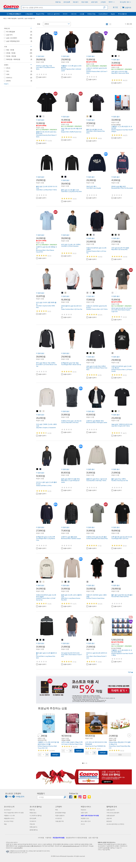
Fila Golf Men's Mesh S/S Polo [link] (120, 596)
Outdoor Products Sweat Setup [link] (95, 598)
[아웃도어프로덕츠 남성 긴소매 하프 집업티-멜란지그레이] (40, 582)
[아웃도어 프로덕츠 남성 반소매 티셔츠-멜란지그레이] (87, 293)
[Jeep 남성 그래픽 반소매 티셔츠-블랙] (112, 411)
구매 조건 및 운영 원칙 (112, 812)
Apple (113, 14)
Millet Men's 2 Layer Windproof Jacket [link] (70, 481)
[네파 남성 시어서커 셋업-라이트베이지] (119, 56)
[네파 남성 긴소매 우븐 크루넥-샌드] (94, 353)
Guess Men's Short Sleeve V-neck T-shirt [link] (71, 655)
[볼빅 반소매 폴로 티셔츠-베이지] (87, 116)
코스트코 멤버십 (36, 807)
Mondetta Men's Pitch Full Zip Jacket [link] (122, 188)
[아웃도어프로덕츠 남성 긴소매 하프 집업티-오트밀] (43, 582)
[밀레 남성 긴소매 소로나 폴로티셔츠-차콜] (65, 582)
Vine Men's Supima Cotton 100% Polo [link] (45, 306)
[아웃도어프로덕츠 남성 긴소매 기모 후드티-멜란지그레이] (112, 353)
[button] (105, 7)
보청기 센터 (84, 812)
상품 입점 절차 (110, 815)
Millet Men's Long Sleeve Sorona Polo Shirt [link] (70, 599)
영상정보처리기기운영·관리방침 (76, 838)
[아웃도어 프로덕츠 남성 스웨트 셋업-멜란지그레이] (87, 582)
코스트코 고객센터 (13, 793)
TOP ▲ (130, 672)
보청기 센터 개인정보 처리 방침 (90, 815)
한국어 (111, 2)
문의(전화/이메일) (60, 812)
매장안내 (83, 810)
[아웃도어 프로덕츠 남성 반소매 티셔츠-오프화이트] (90, 293)
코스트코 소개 (9, 807)
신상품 (82, 14)
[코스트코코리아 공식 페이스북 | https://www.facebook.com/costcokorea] (70, 797)
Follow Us (73, 793)
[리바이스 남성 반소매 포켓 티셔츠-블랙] (87, 640)
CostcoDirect (103, 14)
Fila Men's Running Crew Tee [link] (119, 480)
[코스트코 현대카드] (84, 702)
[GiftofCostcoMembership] (84, 783)
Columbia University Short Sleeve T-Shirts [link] (46, 136)
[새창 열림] (7, 852)
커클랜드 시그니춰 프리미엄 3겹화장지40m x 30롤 (48, 743)
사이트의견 (58, 818)
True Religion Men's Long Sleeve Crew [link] (45, 539)
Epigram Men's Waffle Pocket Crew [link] (71, 132)
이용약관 (48, 838)
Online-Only (91, 14)
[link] (46, 52)
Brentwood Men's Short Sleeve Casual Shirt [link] (45, 251)
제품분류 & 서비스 (9, 818)
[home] (11, 7)
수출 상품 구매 (59, 821)
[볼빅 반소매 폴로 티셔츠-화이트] (94, 116)
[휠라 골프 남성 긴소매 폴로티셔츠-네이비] (43, 640)
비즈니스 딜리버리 (53, 14)
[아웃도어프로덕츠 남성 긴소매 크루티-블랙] (87, 235)
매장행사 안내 (85, 818)
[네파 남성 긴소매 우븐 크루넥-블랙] (87, 353)
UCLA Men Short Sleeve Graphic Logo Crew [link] (120, 310)
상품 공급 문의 (110, 810)
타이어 (65, 14)
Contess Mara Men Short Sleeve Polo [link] (97, 538)
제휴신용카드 (33, 827)
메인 (4, 18)
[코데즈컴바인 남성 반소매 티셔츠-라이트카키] (65, 293)
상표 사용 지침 (93, 838)
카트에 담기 (55, 754)
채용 (5, 824)
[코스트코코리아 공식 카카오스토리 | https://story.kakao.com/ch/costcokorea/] (89, 797)
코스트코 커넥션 (8, 821)
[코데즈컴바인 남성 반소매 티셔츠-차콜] (62, 293)
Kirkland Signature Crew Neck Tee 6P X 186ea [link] (122, 654)
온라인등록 (33, 818)
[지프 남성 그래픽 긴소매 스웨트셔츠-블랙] (37, 411)
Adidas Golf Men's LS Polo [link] (44, 485)
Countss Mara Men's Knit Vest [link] (69, 422)
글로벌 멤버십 (34, 830)
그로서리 (74, 14)
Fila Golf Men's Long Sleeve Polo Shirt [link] (45, 657)
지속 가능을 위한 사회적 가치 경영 (13, 812)
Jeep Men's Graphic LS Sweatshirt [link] (46, 427)
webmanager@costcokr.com (71, 846)
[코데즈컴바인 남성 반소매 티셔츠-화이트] (68, 293)
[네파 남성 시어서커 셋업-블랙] (112, 56)
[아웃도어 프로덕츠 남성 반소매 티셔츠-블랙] (94, 293)
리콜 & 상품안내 (59, 815)
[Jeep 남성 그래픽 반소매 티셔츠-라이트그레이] (119, 411)
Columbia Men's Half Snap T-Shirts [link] (96, 480)
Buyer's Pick (40, 14)
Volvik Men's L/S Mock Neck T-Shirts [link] (46, 190)
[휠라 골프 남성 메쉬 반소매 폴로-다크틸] (112, 582)
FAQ (56, 810)
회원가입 (32, 810)
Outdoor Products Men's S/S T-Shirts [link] (97, 309)
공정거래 (109, 818)
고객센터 (58, 807)
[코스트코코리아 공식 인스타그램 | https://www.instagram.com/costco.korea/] (80, 797)
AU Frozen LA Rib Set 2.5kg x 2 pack (72, 744)
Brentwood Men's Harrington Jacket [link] (96, 422)
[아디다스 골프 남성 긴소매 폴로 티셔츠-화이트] (43, 469)
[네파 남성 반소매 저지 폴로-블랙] (112, 235)
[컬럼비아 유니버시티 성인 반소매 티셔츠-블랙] (37, 116)
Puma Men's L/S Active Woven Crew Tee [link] (46, 365)
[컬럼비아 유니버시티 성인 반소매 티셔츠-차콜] (40, 116)
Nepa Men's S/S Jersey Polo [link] (119, 249)
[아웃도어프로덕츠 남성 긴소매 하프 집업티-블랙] (37, 582)
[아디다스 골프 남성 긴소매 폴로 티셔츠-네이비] (40, 469)
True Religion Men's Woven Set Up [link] (71, 364)
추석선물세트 (122, 14)
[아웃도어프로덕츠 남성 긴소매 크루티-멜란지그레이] (94, 235)
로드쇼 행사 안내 (85, 821)
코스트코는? (7, 810)
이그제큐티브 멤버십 (36, 815)
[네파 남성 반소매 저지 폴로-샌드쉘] (119, 235)
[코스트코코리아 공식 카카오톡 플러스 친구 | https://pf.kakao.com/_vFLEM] (75, 797)
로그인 (115, 7)
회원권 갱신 (33, 812)
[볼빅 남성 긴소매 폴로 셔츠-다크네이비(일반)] (65, 177)
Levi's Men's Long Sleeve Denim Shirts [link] (45, 68)
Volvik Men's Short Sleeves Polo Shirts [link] (95, 132)
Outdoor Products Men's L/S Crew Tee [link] (96, 252)
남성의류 (20, 18)
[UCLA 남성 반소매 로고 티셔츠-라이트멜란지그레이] (112, 293)
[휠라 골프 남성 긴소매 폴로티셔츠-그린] (40, 640)
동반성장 (109, 821)
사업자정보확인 (18, 848)
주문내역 (32, 824)
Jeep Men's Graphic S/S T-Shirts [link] (120, 426)
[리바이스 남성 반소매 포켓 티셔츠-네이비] (90, 640)
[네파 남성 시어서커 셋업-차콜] (116, 56)
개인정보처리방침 (58, 838)
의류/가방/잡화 (12, 18)
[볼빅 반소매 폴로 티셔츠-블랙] (90, 116)
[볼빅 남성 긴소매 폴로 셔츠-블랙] (62, 177)
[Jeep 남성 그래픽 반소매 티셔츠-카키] (116, 411)
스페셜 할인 (29, 14)
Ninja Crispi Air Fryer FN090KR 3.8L (95, 746)
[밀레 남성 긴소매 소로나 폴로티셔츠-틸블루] (68, 582)
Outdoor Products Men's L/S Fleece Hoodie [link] (121, 370)
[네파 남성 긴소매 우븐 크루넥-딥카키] (90, 353)
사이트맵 (41, 838)
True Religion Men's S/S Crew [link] (119, 538)
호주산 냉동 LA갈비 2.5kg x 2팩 (72, 742)
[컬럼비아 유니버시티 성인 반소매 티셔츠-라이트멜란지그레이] (43, 116)
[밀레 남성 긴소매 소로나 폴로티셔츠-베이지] (62, 582)
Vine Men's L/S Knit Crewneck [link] (69, 246)
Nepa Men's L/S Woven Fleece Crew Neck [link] (96, 368)
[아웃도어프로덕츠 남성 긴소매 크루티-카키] (90, 235)
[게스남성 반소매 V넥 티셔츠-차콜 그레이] (62, 640)
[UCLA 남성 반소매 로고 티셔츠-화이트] (116, 293)
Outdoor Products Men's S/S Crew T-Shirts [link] (97, 72)
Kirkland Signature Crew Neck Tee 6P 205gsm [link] (122, 130)
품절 (120, 754)
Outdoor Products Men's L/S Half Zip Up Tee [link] (45, 599)
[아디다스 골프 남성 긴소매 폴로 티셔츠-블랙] (37, 469)
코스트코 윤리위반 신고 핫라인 (115, 824)
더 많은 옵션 (40, 56)
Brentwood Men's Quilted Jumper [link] (71, 538)
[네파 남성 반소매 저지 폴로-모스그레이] (116, 235)
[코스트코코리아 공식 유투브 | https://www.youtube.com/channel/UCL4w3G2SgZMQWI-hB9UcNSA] (84, 797)
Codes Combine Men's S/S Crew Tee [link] (71, 309)
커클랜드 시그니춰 (9, 815)
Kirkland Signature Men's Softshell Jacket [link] (71, 70)
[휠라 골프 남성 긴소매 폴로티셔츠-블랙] (37, 640)
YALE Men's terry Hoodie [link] (93, 188)
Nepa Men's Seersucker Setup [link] (120, 73)
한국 (128, 2)
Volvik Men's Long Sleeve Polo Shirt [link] (71, 191)
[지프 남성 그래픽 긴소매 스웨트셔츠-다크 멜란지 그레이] (40, 411)
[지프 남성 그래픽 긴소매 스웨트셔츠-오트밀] (43, 411)
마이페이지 (33, 821)
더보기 (6, 84)
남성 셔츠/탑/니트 (30, 18)
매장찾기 (41, 793)
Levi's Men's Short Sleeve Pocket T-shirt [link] (96, 657)
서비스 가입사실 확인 (104, 849)
